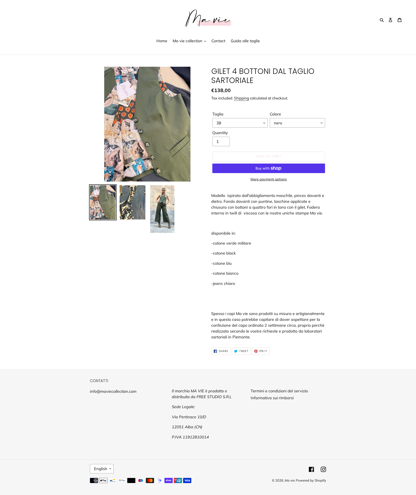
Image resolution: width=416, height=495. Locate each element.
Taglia (217, 114)
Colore (275, 114)
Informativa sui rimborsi (272, 397)
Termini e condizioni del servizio (279, 390)
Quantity (220, 132)
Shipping (241, 98)
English (100, 468)
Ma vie (290, 480)
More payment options (268, 179)
